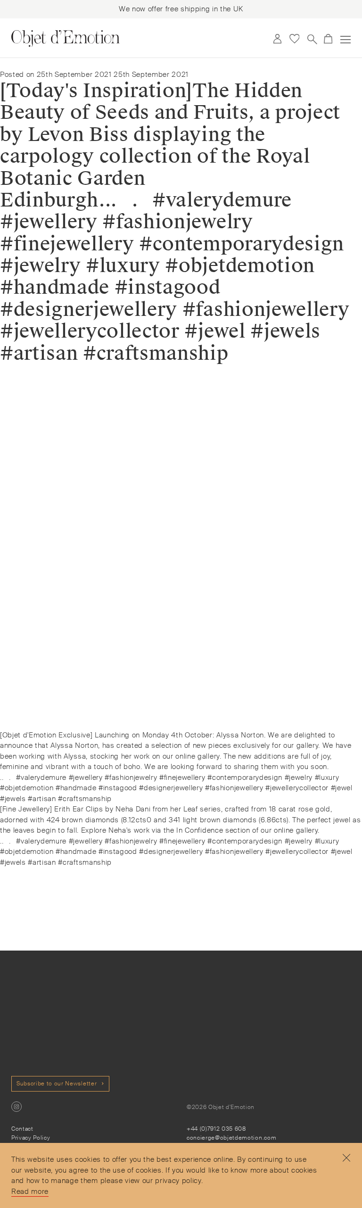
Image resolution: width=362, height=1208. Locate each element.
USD (259, 39)
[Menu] (345, 39)
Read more (30, 1191)
